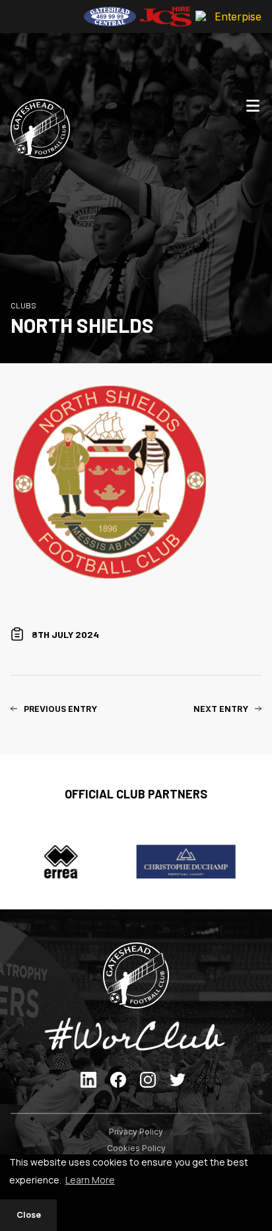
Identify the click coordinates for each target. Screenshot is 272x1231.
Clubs (23, 305)
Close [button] (29, 1214)
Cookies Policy (136, 1148)
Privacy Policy (136, 1132)
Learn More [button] (90, 1180)
